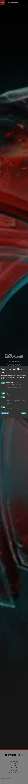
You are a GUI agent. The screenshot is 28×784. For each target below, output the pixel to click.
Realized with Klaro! (23, 415)
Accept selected (5, 413)
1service (8, 390)
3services (8, 403)
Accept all (24, 413)
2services (8, 394)
